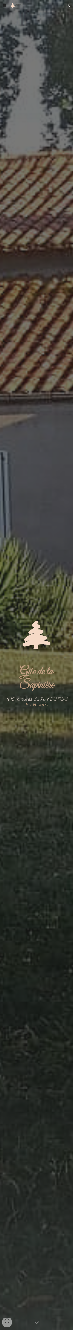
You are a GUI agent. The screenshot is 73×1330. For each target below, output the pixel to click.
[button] (4, 5)
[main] (36, 678)
